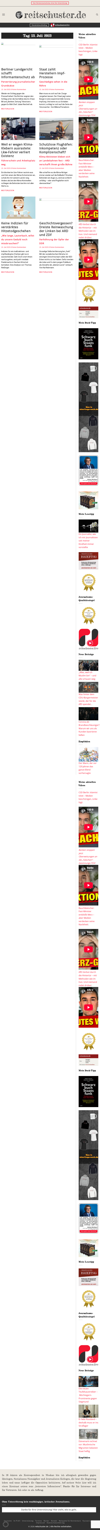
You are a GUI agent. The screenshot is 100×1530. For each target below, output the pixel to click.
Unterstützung (27, 1521)
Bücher (46, 1521)
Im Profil (17, 1521)
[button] (3, 14)
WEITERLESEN (7, 109)
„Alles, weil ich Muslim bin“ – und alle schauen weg (87, 675)
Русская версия (89, 1521)
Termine (38, 1521)
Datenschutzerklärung (55, 1523)
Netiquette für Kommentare (70, 1521)
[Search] (97, 14)
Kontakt (54, 1521)
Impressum (40, 1523)
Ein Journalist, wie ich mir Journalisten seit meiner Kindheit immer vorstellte (88, 541)
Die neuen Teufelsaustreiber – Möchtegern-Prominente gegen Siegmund (88, 1395)
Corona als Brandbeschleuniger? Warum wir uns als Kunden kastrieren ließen (89, 728)
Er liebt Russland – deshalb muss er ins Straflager (88, 1422)
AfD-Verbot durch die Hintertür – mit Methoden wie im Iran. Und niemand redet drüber (88, 231)
